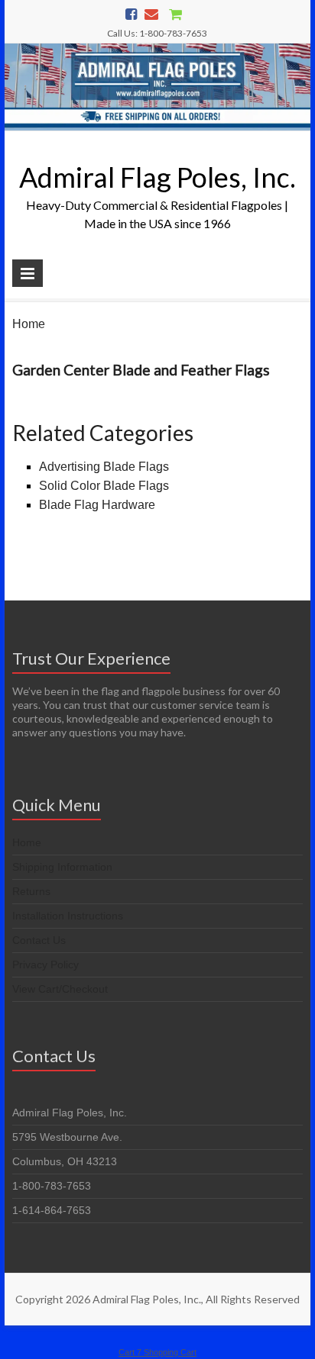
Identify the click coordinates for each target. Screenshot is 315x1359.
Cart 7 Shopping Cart (157, 1352)
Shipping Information (62, 867)
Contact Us (39, 940)
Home (28, 323)
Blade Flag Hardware (97, 504)
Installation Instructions (67, 916)
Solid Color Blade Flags (104, 485)
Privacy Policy (45, 964)
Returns (31, 891)
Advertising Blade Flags (104, 466)
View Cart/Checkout (60, 989)
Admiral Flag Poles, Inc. (157, 177)
